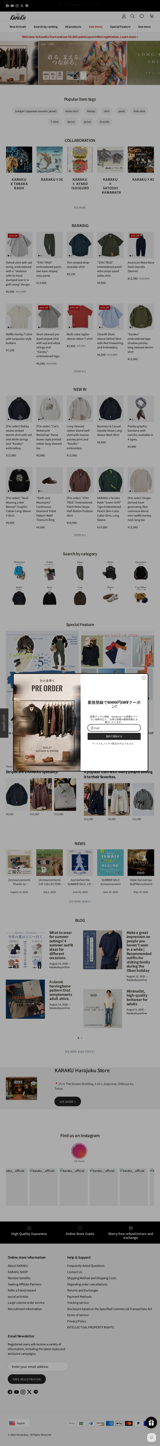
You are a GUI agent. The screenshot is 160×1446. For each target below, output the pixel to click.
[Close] (143, 677)
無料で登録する (114, 736)
